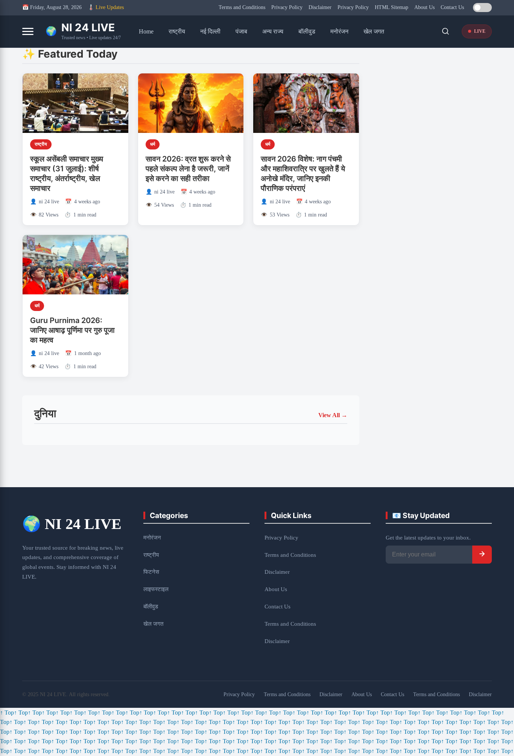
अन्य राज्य (272, 31)
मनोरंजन (339, 31)
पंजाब (241, 31)
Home (146, 31)
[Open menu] (27, 31)
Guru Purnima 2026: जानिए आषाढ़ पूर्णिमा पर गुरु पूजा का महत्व (72, 330)
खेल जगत (373, 31)
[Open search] (445, 31)
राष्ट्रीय (177, 31)
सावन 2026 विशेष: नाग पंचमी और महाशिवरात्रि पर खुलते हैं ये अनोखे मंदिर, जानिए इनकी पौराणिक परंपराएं (303, 173)
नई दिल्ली (210, 31)
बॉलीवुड (306, 31)
